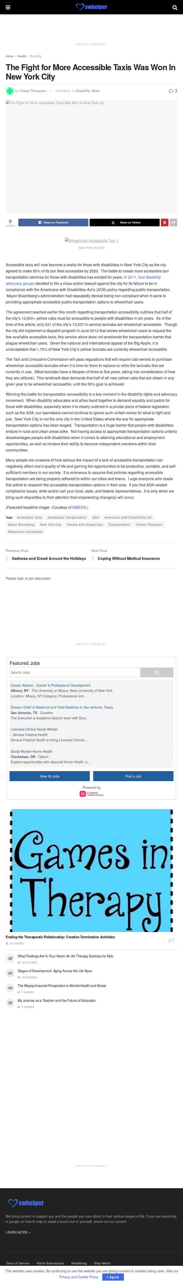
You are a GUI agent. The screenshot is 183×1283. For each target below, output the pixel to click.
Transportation (119, 524)
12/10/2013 (62, 90)
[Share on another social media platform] (173, 222)
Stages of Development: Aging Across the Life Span (55, 970)
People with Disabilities (85, 524)
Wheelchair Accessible (25, 532)
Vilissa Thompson (32, 90)
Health (21, 56)
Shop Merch (102, 1263)
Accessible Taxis (29, 517)
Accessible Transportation (67, 517)
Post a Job (133, 776)
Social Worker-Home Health (31, 751)
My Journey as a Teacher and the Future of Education (57, 1000)
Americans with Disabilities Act (128, 517)
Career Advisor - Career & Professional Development (51, 685)
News (96, 90)
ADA (95, 517)
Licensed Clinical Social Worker (34, 729)
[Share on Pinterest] (164, 222)
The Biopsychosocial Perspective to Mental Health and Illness (62, 985)
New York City (50, 524)
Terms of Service (17, 1263)
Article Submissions (50, 1263)
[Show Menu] (8, 7)
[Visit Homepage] (91, 7)
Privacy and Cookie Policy (78, 1276)
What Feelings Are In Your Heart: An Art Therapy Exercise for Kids (65, 956)
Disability (36, 56)
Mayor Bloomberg (21, 524)
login (20, 578)
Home (10, 56)
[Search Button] (175, 7)
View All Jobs (50, 776)
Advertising (79, 1263)
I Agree (113, 1277)
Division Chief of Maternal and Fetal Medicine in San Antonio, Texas (62, 707)
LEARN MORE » (18, 1232)
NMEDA (79, 507)
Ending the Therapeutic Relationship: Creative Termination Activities (60, 936)
